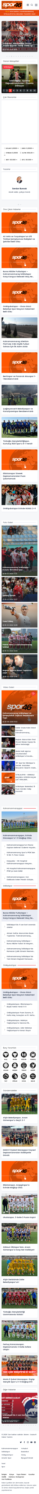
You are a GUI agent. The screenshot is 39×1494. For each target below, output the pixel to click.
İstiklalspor (6, 1452)
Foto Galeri (8, 522)
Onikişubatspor (7, 1455)
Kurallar (32, 1474)
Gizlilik (4, 1477)
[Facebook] (24, 1442)
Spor (3, 1467)
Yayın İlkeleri (21, 1474)
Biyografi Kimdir (27, 1458)
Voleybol (24, 1448)
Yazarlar (6, 169)
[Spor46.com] (12, 5)
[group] (19, 186)
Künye (11, 1474)
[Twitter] (21, 1442)
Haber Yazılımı (7, 1437)
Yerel (3, 1463)
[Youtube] (31, 1442)
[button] (9, 56)
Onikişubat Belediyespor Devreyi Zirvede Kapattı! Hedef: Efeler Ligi (19, 13)
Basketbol (25, 1452)
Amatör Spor (6, 1458)
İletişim (4, 1474)
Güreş (23, 1455)
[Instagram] (28, 1442)
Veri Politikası (7, 1479)
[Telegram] (35, 1442)
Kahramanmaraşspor (10, 1448)
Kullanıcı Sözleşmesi (16, 1477)
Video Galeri (8, 687)
